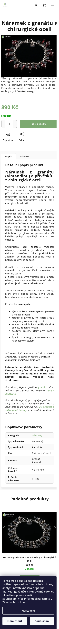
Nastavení (28, 610)
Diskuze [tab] (25, 156)
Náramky (37, 435)
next (55, 527)
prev (4, 527)
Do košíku (40, 123)
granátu (42, 387)
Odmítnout (14, 621)
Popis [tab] (8, 156)
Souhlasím (42, 621)
